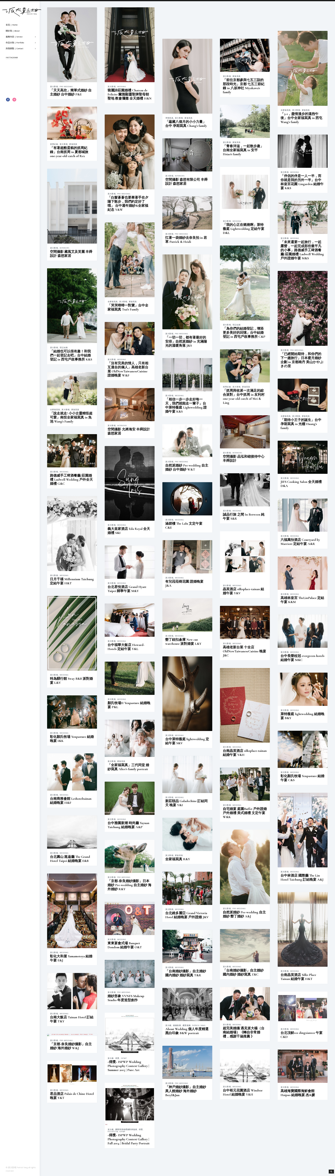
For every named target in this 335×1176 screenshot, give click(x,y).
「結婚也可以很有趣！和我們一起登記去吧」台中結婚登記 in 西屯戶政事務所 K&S (71, 355)
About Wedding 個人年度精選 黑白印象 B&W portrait (187, 1031)
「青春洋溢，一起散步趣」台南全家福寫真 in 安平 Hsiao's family (243, 150)
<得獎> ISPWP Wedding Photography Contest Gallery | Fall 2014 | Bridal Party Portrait (129, 1139)
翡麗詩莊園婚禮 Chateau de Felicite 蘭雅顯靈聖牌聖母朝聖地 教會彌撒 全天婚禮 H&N (130, 94)
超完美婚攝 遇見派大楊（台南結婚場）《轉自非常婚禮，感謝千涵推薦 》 (243, 1032)
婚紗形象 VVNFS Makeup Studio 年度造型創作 (126, 998)
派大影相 (54, 86)
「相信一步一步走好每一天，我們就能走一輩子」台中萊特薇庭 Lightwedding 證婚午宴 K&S (186, 405)
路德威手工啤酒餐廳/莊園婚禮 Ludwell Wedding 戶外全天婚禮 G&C (71, 479)
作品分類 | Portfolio (15, 43)
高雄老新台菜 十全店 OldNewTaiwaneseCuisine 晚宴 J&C (244, 651)
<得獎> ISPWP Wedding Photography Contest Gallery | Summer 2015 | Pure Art (128, 1066)
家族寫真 (133, 301)
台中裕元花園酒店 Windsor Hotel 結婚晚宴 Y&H (243, 1092)
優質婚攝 (187, 1025)
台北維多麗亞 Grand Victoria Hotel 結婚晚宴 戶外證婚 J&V (187, 915)
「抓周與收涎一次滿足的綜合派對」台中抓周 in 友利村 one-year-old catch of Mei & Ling (244, 396)
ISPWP (124, 1058)
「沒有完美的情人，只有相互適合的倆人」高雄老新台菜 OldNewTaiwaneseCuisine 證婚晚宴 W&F (128, 369)
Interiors (180, 175)
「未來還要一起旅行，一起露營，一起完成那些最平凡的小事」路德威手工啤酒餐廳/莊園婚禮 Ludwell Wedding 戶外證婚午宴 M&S (302, 250)
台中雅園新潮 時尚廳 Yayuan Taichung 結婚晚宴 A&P (128, 825)
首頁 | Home (12, 25)
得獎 (117, 1058)
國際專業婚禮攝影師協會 (126, 1129)
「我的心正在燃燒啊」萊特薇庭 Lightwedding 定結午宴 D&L (243, 229)
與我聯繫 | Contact (14, 48)
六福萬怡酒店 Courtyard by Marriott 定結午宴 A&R (300, 542)
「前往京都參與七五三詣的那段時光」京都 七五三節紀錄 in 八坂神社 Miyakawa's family (243, 86)
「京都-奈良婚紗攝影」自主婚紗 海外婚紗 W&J (71, 1046)
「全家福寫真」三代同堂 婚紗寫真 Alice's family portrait (128, 767)
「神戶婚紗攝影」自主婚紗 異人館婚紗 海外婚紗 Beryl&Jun (185, 1091)
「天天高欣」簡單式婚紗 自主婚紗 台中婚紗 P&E (71, 92)
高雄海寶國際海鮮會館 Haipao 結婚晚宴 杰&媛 (298, 1093)
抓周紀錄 (227, 386)
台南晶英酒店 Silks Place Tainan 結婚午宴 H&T (298, 977)
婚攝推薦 (177, 1025)
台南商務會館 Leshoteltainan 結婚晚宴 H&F (70, 800)
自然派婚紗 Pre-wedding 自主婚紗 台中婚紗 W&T (186, 467)
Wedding (121, 86)
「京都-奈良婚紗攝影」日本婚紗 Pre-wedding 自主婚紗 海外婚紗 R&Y (129, 885)
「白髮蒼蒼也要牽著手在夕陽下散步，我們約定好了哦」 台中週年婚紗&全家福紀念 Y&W (128, 203)
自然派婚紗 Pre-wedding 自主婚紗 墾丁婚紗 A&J (244, 914)
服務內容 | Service (14, 37)
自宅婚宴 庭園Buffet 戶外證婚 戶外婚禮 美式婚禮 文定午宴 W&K (245, 813)
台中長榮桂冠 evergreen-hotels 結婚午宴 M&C (302, 658)
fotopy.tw (113, 1131)
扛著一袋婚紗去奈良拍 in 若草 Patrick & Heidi (186, 239)
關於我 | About (13, 31)
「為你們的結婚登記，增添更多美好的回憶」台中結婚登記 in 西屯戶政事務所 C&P (244, 332)
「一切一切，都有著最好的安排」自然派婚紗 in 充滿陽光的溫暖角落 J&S (186, 341)
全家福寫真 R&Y (177, 859)
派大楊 (168, 1025)
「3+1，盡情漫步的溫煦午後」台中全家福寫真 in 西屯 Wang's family (301, 118)
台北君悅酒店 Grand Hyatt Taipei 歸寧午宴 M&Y (127, 589)
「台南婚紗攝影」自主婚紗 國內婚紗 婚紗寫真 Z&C (243, 972)
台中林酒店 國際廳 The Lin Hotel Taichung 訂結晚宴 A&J (302, 877)
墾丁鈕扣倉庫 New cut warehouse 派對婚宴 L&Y (183, 641)
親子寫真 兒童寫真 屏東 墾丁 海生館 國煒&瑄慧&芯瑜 (186, 1151)
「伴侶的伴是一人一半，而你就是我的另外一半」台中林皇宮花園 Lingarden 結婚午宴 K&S (302, 182)
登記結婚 (237, 324)
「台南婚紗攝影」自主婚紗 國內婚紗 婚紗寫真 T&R (185, 973)
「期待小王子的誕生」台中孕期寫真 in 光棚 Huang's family (301, 424)
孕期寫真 (169, 118)
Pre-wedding (66, 86)
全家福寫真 (113, 301)
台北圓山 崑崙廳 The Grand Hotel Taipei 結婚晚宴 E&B (70, 859)
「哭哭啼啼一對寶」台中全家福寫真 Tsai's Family (128, 307)
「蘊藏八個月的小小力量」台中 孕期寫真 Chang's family (186, 123)
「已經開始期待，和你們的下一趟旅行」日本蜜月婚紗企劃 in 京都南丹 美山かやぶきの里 (302, 360)
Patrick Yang (198, 1025)
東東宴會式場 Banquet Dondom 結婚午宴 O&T (125, 945)
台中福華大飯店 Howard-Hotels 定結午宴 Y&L (126, 647)
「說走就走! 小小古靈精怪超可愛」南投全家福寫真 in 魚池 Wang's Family (71, 417)
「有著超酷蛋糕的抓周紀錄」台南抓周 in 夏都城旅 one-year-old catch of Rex (69, 152)
